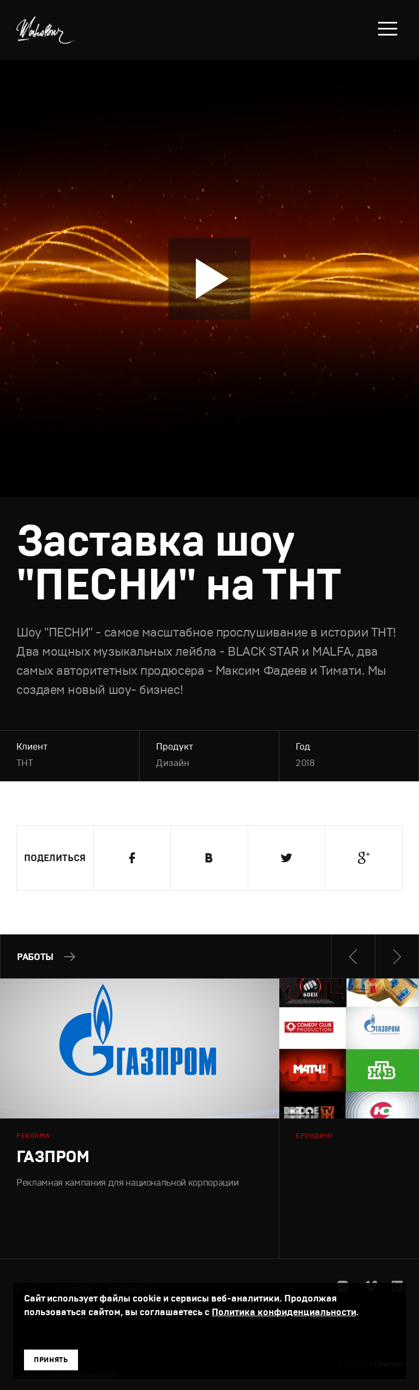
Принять (51, 1360)
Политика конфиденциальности (284, 1312)
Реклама (33, 1136)
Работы (35, 957)
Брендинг (315, 1136)
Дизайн (172, 763)
